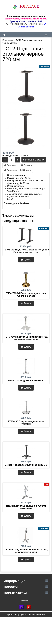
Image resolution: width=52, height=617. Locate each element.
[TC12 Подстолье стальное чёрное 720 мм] (26, 84)
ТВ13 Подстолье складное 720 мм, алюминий (26, 507)
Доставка (11, 170)
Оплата (27, 170)
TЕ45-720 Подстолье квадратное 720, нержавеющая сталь (26, 338)
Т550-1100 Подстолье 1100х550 (26, 380)
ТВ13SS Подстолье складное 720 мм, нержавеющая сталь (26, 550)
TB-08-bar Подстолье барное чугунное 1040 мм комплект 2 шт (26, 251)
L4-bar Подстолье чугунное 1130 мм (26, 465)
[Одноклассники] (30, 607)
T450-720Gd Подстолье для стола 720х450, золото (26, 294)
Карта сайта (25, 600)
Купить (27, 260)
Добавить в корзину (34, 160)
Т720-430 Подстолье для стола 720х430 (26, 422)
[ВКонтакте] (22, 607)
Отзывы (27, 165)
